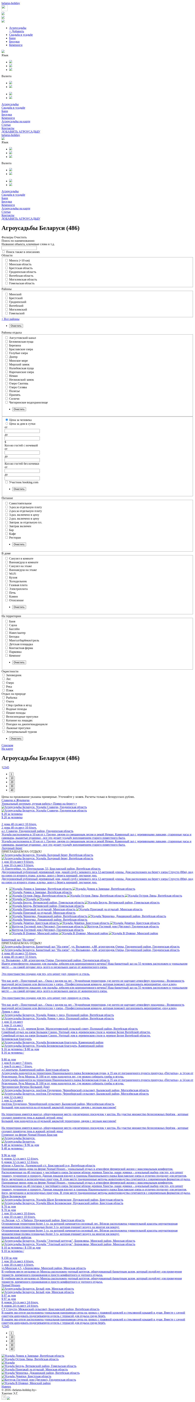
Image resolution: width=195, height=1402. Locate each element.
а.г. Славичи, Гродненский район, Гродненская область (37, 831)
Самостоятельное (20, 503)
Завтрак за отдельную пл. (25, 522)
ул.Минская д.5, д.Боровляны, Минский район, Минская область (44, 1268)
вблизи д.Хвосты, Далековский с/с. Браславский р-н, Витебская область (48, 1165)
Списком (7, 745)
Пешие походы (16, 712)
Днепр (13, 356)
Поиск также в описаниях (23, 252)
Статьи (6, 124)
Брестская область (21, 268)
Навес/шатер (17, 632)
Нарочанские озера (21, 372)
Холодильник (18, 581)
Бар (11, 530)
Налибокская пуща (21, 368)
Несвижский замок (21, 379)
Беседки (14, 41)
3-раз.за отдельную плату (25, 507)
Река (9, 686)
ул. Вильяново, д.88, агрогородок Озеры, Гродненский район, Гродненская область (56, 960)
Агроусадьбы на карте (16, 121)
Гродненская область (22, 271)
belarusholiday (11, 3)
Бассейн (14, 629)
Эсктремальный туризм (21, 731)
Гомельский (17, 313)
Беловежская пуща (21, 341)
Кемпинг (15, 655)
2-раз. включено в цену (24, 518)
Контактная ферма (21, 648)
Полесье (14, 391)
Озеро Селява (18, 387)
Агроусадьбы (17, 27)
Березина (15, 345)
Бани (12, 38)
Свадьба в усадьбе (21, 34)
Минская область (20, 264)
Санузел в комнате (21, 558)
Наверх (6, 1386)
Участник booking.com (23, 482)
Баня (12, 621)
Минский (15, 294)
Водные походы (16, 709)
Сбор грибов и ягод (19, 705)
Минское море (18, 360)
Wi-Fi (12, 573)
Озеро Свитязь (18, 383)
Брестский (16, 298)
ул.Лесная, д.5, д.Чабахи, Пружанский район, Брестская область (43, 1220)
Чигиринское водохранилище (28, 402)
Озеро (10, 682)
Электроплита (18, 588)
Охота (10, 701)
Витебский (16, 305)
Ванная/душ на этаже (23, 569)
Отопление (16, 600)
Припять (14, 394)
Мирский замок (19, 364)
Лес (8, 679)
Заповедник (14, 675)
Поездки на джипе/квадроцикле (27, 724)
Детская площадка (21, 644)
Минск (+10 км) (19, 260)
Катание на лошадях (19, 720)
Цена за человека (20, 420)
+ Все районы (10, 319)
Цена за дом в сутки (22, 423)
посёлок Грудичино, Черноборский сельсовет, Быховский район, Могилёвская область (58, 1104)
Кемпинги (15, 45)
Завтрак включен (20, 526)
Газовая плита (18, 585)
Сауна (13, 625)
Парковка (15, 651)
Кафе (12, 533)
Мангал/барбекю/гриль (24, 640)
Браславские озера (21, 349)
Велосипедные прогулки (22, 716)
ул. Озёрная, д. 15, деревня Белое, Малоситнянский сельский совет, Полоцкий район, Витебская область (70, 1028)
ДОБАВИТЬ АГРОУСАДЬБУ (21, 131)
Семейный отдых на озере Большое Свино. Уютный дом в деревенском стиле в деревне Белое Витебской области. (76, 1032)
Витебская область (21, 275)
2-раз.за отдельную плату (25, 511)
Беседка (14, 636)
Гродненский (17, 302)
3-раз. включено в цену (24, 514)
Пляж (9, 690)
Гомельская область (21, 283)
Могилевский (18, 309)
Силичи (14, 398)
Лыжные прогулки (18, 728)
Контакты (8, 128)
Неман (13, 375)
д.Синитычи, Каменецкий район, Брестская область (35, 1069)
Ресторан (15, 537)
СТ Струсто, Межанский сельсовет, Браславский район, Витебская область (50, 1309)
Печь (12, 592)
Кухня (13, 577)
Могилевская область (23, 279)
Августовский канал (22, 337)
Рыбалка (11, 697)
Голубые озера (18, 353)
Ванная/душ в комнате (23, 562)
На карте (7, 748)
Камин (13, 596)
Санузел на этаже (20, 566)
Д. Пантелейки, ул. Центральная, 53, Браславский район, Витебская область (51, 868)
